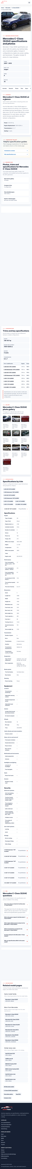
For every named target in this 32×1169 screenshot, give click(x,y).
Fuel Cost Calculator (6, 1124)
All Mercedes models (9, 1086)
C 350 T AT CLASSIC (9, 384)
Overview (5, 88)
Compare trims (7, 1097)
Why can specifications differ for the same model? (14, 941)
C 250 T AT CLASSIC (9, 378)
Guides (3, 1152)
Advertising (4, 1128)
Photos (16, 88)
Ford (2, 1140)
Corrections (4, 1158)
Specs (26, 88)
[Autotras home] (7, 1108)
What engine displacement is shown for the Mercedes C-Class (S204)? (14, 923)
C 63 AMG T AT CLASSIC (10, 387)
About (2, 1150)
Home (2, 7)
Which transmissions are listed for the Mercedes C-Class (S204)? (13, 929)
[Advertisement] (16, 266)
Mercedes (8, 7)
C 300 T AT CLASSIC (9, 381)
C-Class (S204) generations (10, 1090)
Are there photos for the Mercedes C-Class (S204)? (14, 935)
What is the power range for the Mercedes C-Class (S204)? (15, 918)
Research (11, 88)
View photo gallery (8, 1094)
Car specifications (5, 1122)
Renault (3, 1142)
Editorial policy (5, 1156)
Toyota (3, 1144)
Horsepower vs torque (16, 150)
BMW (2, 1138)
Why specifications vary (16, 154)
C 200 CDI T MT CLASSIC (10, 366)
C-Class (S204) (15, 7)
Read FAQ (18, 1094)
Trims (22, 88)
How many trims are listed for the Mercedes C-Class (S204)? (14, 904)
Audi (2, 1134)
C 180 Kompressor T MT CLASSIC (12, 369)
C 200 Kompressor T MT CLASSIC (12, 375)
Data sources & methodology (8, 1154)
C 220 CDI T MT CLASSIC (10, 372)
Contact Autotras (5, 1126)
